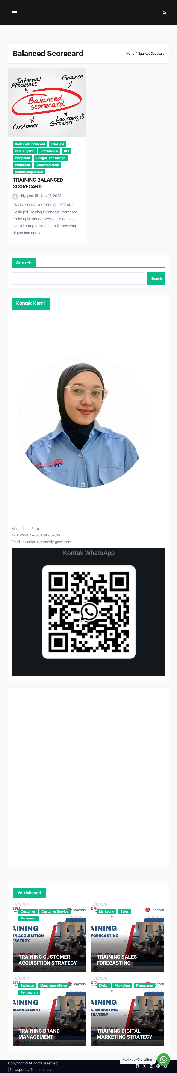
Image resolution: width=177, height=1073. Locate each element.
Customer (28, 911)
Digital (103, 985)
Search (24, 263)
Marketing (106, 911)
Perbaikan (22, 165)
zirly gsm (26, 196)
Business (27, 985)
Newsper (17, 1069)
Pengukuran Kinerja (50, 158)
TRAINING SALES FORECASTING (117, 960)
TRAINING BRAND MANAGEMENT (39, 1034)
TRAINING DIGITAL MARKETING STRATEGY (124, 1034)
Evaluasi (57, 144)
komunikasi (49, 151)
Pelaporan (22, 158)
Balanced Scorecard (30, 144)
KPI (66, 151)
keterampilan (24, 151)
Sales (125, 911)
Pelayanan (28, 918)
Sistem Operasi (47, 165)
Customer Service (55, 911)
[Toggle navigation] (14, 13)
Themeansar (40, 1069)
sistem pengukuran (29, 172)
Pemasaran (29, 992)
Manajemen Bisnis (53, 985)
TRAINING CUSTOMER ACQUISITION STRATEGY (47, 960)
